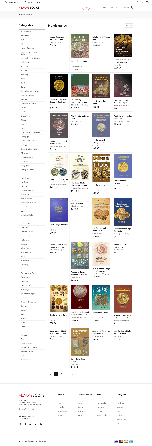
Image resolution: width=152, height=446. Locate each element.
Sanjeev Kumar (118, 65)
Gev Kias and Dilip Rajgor (79, 317)
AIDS (23, 44)
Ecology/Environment (28, 145)
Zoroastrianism (26, 360)
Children (24, 108)
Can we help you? (14, 2)
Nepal (23, 256)
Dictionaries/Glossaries (29, 141)
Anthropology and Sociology (31, 58)
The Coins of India (99, 185)
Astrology (24, 70)
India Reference (26, 198)
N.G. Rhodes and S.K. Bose (122, 186)
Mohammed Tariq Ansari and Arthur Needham (64, 185)
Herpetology (25, 178)
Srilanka (23, 318)
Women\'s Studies (27, 351)
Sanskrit (23, 298)
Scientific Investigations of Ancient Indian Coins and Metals (123, 318)
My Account (125, 7)
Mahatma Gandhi (27, 231)
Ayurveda (24, 79)
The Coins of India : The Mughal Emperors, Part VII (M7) (79, 185)
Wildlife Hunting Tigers (29, 347)
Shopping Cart (62, 411)
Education (24, 153)
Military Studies (26, 248)
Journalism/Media (27, 215)
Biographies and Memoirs (30, 91)
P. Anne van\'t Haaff (56, 336)
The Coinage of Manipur (120, 181)
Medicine (24, 244)
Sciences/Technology (28, 302)
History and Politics (27, 190)
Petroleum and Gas (27, 273)
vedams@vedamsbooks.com (27, 416)
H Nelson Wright (97, 233)
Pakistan (23, 269)
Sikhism (23, 310)
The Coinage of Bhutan (59, 225)
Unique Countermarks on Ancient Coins (58, 38)
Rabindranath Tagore (28, 293)
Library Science (26, 223)
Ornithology (25, 265)
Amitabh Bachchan (27, 48)
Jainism (23, 211)
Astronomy (24, 74)
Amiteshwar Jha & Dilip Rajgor (101, 274)
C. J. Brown (95, 190)
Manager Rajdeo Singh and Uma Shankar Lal (127, 321)
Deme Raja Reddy (55, 42)
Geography (25, 165)
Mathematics (25, 240)
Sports (23, 314)
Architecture (25, 62)
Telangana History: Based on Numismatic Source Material (79, 274)
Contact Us (81, 403)
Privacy (80, 415)
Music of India (26, 252)
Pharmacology (26, 277)
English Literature (27, 157)
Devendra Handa (97, 42)
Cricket (23, 120)
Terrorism (24, 335)
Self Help (24, 306)
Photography (25, 285)
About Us (106, 7)
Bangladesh (25, 83)
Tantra (23, 327)
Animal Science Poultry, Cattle (29, 53)
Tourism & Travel (26, 343)
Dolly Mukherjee (118, 250)
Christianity (24, 112)
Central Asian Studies (28, 103)
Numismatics (25, 260)
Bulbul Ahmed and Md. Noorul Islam (61, 146)
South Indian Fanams (100, 312)
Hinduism (24, 186)
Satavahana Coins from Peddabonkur (101, 332)
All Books (114, 7)
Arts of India (25, 66)
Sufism (23, 322)
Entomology (25, 161)
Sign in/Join (61, 415)
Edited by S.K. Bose (77, 206)
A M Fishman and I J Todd (57, 250)
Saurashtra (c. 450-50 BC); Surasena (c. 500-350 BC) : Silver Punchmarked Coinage (58, 335)
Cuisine (23, 124)
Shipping (80, 407)
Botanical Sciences (27, 95)
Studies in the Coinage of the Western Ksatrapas (101, 271)
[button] (127, 25)
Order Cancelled (102, 415)
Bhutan (23, 87)
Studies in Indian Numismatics (120, 245)
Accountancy (25, 36)
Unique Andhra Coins (79, 61)
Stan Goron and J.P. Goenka (122, 121)
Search (86, 8)
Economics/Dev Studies (29, 149)
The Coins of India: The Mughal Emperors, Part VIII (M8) (59, 182)
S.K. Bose (95, 145)
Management (25, 236)
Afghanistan (25, 40)
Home (21, 15)
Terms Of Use (82, 411)
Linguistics (24, 227)
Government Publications (29, 174)
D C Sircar (53, 320)
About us (60, 403)
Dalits (23, 128)
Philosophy (24, 281)
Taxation (23, 331)
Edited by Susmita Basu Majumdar (81, 105)
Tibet (22, 339)
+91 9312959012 (33, 2)
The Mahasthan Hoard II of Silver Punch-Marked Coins (58, 143)
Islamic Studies (26, 207)
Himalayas (24, 182)
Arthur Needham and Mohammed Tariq (83, 188)
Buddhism (24, 99)
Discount (99, 411)
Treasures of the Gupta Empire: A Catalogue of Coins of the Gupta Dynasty (59, 103)
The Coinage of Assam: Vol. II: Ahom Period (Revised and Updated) (80, 203)
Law (22, 219)
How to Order (101, 403)
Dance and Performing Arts (30, 132)
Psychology (25, 289)
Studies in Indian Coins (58, 315)
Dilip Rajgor (117, 336)
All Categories (26, 31)
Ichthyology (25, 194)
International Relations (28, 203)
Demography (25, 136)
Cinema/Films (25, 116)
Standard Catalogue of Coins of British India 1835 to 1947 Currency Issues (80, 316)
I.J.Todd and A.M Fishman (121, 105)
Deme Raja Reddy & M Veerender (124, 234)
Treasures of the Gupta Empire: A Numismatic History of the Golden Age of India (122, 63)
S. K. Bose (53, 230)
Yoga (22, 355)
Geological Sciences (28, 170)
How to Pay (100, 407)
